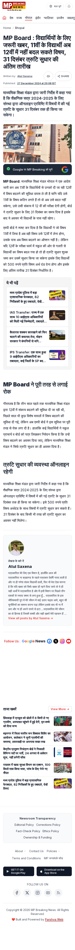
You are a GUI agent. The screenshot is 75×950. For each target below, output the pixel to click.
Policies (52, 851)
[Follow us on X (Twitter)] (55, 641)
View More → (60, 709)
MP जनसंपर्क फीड (53, 858)
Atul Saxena (24, 76)
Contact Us (36, 851)
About (19, 851)
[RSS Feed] (58, 893)
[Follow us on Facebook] (49, 641)
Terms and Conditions (26, 858)
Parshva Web (54, 919)
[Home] (4, 18)
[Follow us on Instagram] (62, 641)
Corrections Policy (48, 824)
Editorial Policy (24, 824)
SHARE (65, 76)
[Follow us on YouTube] (68, 641)
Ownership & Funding (37, 837)
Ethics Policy (51, 831)
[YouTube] (48, 893)
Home (7, 28)
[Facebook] (17, 893)
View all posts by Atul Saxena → (30, 618)
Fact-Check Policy (28, 831)
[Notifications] (69, 6)
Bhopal (19, 28)
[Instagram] (38, 893)
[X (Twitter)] (27, 893)
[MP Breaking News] (14, 6)
